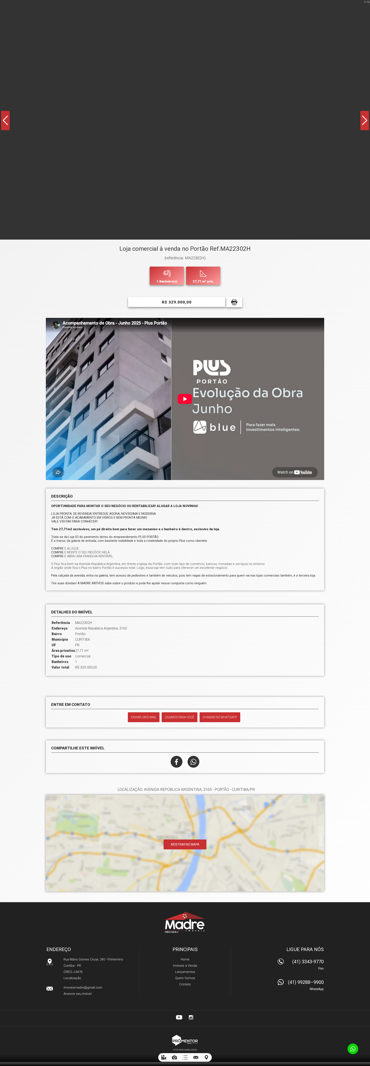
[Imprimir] (234, 302)
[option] (185, 120)
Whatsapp (193, 762)
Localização (72, 978)
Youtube (179, 1017)
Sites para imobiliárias (185, 1050)
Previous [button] (5, 120)
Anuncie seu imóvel (78, 994)
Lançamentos (185, 972)
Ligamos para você (179, 717)
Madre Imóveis (185, 922)
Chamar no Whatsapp (220, 717)
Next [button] (364, 120)
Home (185, 959)
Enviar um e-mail (143, 717)
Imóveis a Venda (185, 966)
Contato (185, 984)
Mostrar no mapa (185, 844)
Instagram (191, 1017)
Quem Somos (185, 978)
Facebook (176, 762)
